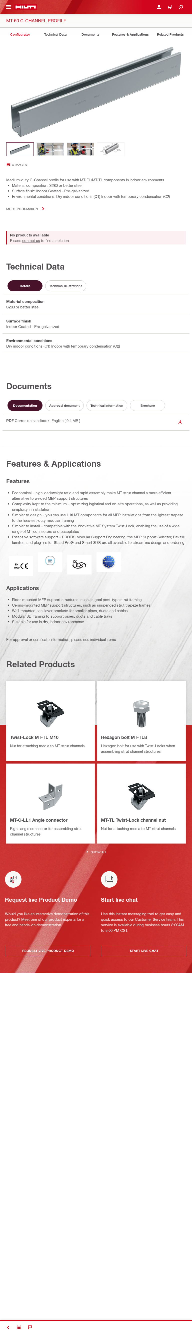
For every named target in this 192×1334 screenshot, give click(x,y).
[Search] (181, 7)
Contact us (31, 240)
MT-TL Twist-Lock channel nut (133, 820)
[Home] (25, 7)
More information (22, 209)
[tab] (20, 34)
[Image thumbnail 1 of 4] (20, 149)
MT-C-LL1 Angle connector (39, 820)
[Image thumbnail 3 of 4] (80, 149)
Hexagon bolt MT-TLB (124, 737)
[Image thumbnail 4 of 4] (110, 149)
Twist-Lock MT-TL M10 (34, 737)
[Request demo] (19, 1327)
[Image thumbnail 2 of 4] (50, 149)
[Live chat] (30, 1327)
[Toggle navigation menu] (8, 7)
